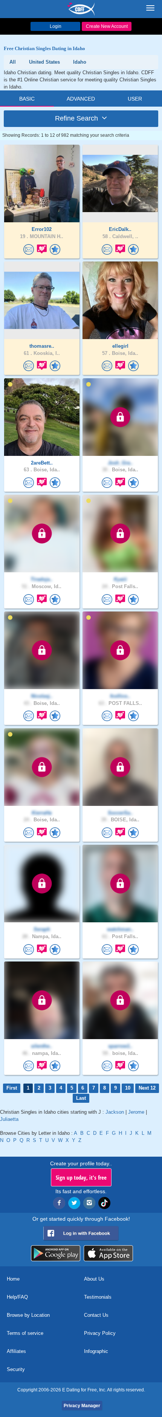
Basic (27, 99)
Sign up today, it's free (81, 1177)
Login (55, 26)
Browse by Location (28, 1315)
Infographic (96, 1351)
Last (81, 1098)
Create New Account (107, 26)
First (11, 1088)
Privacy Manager (82, 1405)
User (135, 99)
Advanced (81, 99)
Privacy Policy (100, 1333)
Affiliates (16, 1351)
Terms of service (25, 1333)
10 (127, 1088)
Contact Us (96, 1315)
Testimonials (98, 1297)
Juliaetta (9, 1119)
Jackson (114, 1112)
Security (16, 1369)
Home (13, 1279)
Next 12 (147, 1088)
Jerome (136, 1112)
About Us (94, 1279)
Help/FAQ (17, 1297)
